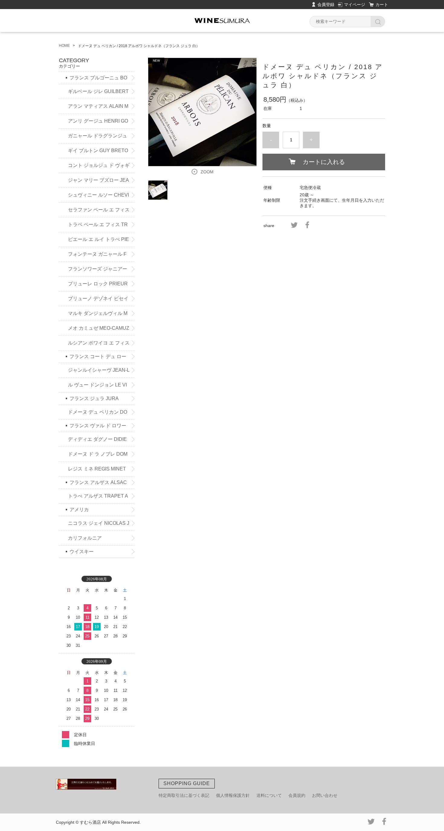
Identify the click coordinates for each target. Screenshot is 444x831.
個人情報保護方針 (233, 795)
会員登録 (325, 4)
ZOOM (207, 171)
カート (381, 4)
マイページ (354, 4)
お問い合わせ (324, 795)
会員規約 (296, 795)
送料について (269, 795)
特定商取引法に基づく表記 (184, 795)
